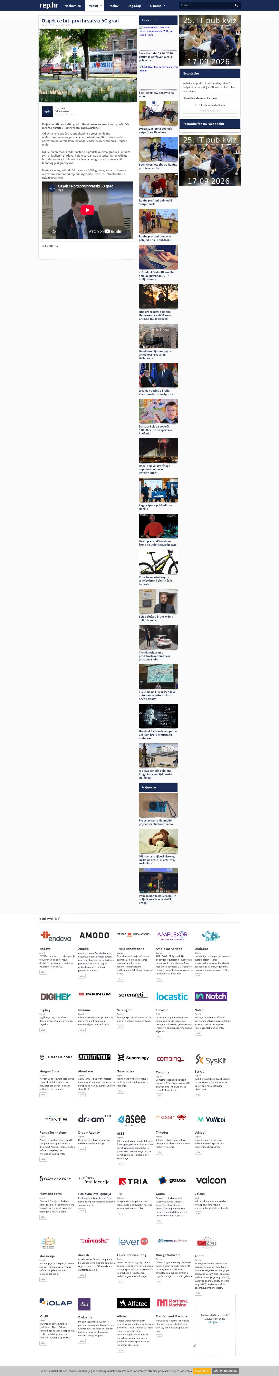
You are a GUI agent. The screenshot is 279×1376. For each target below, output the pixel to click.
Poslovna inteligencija (94, 1193)
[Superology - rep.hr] (133, 1060)
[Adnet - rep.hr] (207, 1248)
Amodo (83, 948)
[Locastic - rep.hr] (172, 1000)
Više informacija (225, 1371)
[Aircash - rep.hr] (94, 1243)
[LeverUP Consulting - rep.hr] (133, 1244)
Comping (162, 1072)
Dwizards (85, 1317)
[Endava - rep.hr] (55, 941)
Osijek (50, 245)
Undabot (201, 948)
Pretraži (185, 5)
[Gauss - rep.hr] (172, 1184)
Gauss (160, 1193)
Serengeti (124, 1010)
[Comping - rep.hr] (171, 1064)
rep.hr (49, 6)
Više (43, 972)
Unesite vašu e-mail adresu (200, 98)
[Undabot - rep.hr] (211, 940)
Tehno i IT (46, 25)
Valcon (200, 1193)
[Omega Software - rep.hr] (172, 1243)
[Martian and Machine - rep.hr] (172, 1306)
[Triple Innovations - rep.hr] (133, 936)
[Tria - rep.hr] (133, 1186)
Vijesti (91, 6)
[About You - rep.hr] (94, 1060)
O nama (154, 6)
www (57, 114)
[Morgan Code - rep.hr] (55, 1060)
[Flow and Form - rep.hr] (55, 1180)
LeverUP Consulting (131, 1255)
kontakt (72, 114)
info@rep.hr (215, 1322)
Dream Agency (89, 1132)
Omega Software (168, 1255)
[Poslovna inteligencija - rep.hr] (94, 1184)
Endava (45, 948)
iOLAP (43, 1316)
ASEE (120, 1133)
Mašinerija (47, 1256)
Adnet (199, 1256)
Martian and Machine (171, 1316)
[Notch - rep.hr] (211, 1000)
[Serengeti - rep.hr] (133, 998)
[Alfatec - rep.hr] (133, 1307)
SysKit (199, 1071)
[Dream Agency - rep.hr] (94, 1121)
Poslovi (114, 5)
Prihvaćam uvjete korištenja (212, 105)
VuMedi (200, 1132)
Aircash (83, 1255)
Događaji (134, 5)
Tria (120, 1194)
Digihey (44, 1010)
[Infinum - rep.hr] (94, 995)
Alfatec (122, 1316)
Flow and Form (50, 1193)
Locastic (162, 1010)
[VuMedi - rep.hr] (211, 1123)
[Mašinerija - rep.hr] (48, 1248)
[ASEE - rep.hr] (132, 1126)
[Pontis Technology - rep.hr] (55, 1123)
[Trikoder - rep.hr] (171, 1119)
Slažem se (202, 1371)
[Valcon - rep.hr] (211, 1183)
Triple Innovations (130, 948)
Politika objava (62, 110)
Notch (199, 1010)
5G (57, 245)
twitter (64, 114)
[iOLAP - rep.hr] (55, 1304)
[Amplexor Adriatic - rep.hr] (172, 939)
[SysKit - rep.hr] (211, 1063)
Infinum (84, 1010)
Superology (125, 1071)
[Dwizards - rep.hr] (84, 1309)
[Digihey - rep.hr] (55, 1000)
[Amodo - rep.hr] (94, 939)
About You (85, 1071)
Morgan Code (49, 1071)
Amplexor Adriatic (169, 948)
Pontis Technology (53, 1132)
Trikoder (162, 1132)
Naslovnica (73, 5)
